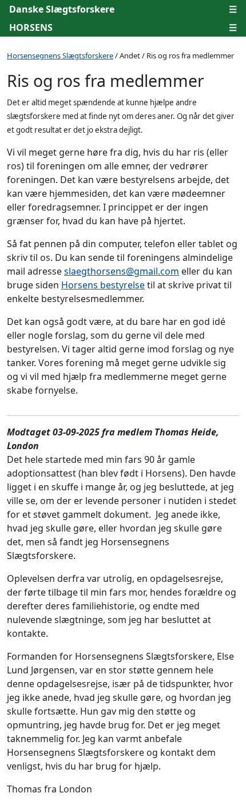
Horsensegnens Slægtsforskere (60, 55)
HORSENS (31, 27)
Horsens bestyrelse (103, 285)
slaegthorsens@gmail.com (121, 271)
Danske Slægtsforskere (61, 9)
